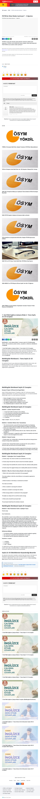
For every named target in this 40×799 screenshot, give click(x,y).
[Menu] (34, 2)
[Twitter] (5, 39)
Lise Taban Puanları (29, 791)
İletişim (18, 780)
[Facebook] (3, 39)
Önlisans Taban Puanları (7, 791)
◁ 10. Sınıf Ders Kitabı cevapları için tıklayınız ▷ (20, 78)
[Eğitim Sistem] (7, 1)
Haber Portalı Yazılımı (7, 797)
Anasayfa (5, 10)
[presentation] (5, 5)
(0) (14, 114)
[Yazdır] (11, 39)
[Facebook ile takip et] (17, 784)
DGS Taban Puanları (6, 793)
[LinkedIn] (7, 39)
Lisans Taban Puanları (30, 789)
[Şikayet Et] (35, 114)
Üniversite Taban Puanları (19, 791)
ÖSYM (9, 10)
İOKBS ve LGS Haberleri (7, 788)
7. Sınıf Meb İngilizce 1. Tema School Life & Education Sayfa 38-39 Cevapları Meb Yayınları (22, 5)
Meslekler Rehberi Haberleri (20, 789)
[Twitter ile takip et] (20, 784)
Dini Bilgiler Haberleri (18, 788)
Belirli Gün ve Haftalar (7, 789)
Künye (15, 780)
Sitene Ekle (28, 780)
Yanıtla (11, 114)
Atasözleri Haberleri (30, 788)
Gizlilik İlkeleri (23, 780)
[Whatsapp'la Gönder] (8, 39)
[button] (32, 39)
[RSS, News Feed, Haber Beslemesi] (22, 784)
